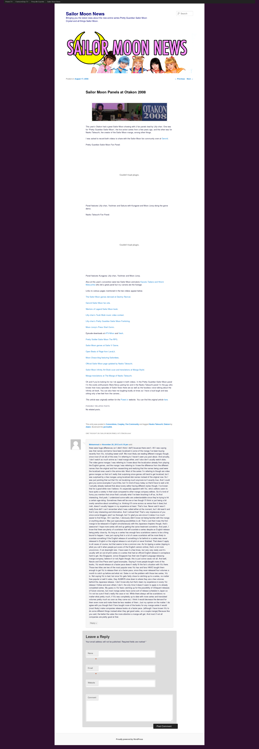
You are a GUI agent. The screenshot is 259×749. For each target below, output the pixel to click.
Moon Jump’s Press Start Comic (100, 327)
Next (190, 78)
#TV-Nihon (109, 333)
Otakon (167, 424)
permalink (107, 426)
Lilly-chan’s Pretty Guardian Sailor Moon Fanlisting (108, 321)
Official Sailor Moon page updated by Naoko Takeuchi (109, 363)
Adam (88, 426)
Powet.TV (8, 2)
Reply (93, 623)
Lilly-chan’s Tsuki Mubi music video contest (105, 315)
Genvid (165, 138)
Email (92, 669)
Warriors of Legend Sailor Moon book (102, 309)
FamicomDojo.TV (22, 2)
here (166, 399)
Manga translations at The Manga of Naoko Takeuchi (109, 375)
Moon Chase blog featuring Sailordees (102, 357)
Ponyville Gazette (37, 2)
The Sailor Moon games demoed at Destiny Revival (108, 296)
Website (91, 682)
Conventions (111, 424)
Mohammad (94, 444)
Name (92, 654)
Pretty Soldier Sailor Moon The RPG (101, 339)
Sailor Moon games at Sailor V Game (102, 345)
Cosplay (121, 424)
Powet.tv (124, 399)
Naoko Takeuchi (156, 424)
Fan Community (132, 424)
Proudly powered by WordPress (129, 739)
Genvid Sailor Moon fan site (98, 302)
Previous (180, 78)
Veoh (121, 333)
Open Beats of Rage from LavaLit (100, 351)
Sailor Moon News (53, 2)
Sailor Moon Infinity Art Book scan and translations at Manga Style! (115, 369)
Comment (92, 697)
